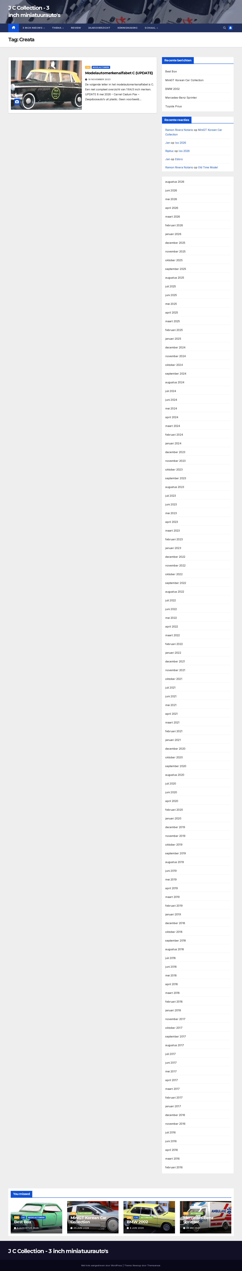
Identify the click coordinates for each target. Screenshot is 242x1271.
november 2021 (175, 670)
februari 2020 (174, 809)
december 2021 (175, 661)
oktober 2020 (174, 757)
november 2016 (175, 1123)
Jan (167, 142)
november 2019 (175, 836)
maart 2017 (172, 1088)
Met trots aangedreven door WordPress (102, 1265)
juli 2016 (170, 1132)
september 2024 (175, 373)
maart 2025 (172, 321)
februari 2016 (174, 1167)
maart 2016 (172, 1158)
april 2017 (171, 1080)
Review (76, 27)
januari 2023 (173, 548)
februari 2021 (173, 731)
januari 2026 (173, 234)
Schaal (150, 27)
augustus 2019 (174, 862)
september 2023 (175, 478)
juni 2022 (171, 609)
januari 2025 (173, 338)
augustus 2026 (174, 181)
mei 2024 (171, 408)
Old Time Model (208, 167)
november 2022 (175, 565)
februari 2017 (174, 1097)
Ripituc (169, 151)
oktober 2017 (173, 1027)
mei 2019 (171, 879)
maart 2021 (172, 722)
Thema (57, 27)
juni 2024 (171, 399)
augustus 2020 (174, 774)
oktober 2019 (173, 844)
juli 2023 (170, 495)
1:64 (88, 67)
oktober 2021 (173, 679)
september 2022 (175, 583)
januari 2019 (173, 914)
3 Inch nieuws (33, 27)
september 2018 (175, 940)
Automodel (146, 1218)
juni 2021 (170, 696)
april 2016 (171, 1150)
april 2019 (171, 888)
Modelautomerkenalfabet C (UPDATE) (119, 73)
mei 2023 (171, 513)
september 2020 (175, 766)
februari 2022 (174, 644)
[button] (224, 27)
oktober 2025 (173, 260)
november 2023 (175, 460)
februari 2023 (174, 539)
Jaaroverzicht (99, 27)
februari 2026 (174, 225)
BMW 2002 (172, 89)
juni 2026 (171, 190)
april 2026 (171, 208)
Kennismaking (127, 27)
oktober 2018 (173, 931)
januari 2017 (173, 1106)
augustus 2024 (174, 382)
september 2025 (175, 269)
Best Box (171, 71)
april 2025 (171, 312)
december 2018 (175, 923)
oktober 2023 (173, 469)
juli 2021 (170, 687)
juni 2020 (171, 792)
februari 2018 (174, 1001)
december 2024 (175, 347)
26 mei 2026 (193, 1228)
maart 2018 (172, 993)
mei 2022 (171, 617)
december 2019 (175, 827)
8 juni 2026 (137, 1228)
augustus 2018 (174, 949)
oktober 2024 (174, 365)
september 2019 (175, 853)
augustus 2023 (174, 487)
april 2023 (171, 522)
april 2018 (171, 984)
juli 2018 (170, 958)
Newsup (137, 1265)
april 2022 (171, 626)
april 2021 (171, 713)
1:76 (136, 1218)
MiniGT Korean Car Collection (184, 80)
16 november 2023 (99, 79)
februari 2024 (174, 434)
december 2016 (175, 1115)
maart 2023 (172, 530)
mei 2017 (171, 1071)
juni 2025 (171, 295)
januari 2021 (173, 740)
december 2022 (175, 556)
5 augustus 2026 (28, 1228)
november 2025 (175, 251)
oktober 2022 (173, 574)
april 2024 (171, 417)
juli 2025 (170, 286)
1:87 (23, 1218)
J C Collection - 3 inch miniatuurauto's (58, 1251)
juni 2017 (171, 1062)
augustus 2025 (174, 277)
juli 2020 (170, 783)
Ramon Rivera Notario (179, 129)
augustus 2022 (174, 591)
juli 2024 (170, 391)
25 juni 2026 (81, 1228)
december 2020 (175, 748)
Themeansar (153, 1265)
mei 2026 (171, 199)
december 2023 (175, 452)
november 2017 (175, 1019)
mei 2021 (170, 705)
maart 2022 (172, 635)
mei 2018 (171, 975)
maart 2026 (172, 216)
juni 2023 (171, 504)
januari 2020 (173, 818)
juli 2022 (170, 600)
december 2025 (175, 242)
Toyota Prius (173, 106)
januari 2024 (173, 443)
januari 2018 (173, 1010)
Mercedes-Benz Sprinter (181, 97)
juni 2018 (171, 966)
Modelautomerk (101, 67)
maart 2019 (172, 897)
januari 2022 (173, 652)
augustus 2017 (174, 1045)
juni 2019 (171, 870)
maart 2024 (172, 426)
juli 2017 (170, 1054)
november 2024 (175, 356)
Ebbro (179, 159)
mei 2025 (171, 303)
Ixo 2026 (180, 142)
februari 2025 (174, 330)
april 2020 (171, 801)
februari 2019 (174, 905)
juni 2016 (171, 1141)
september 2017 (175, 1036)
